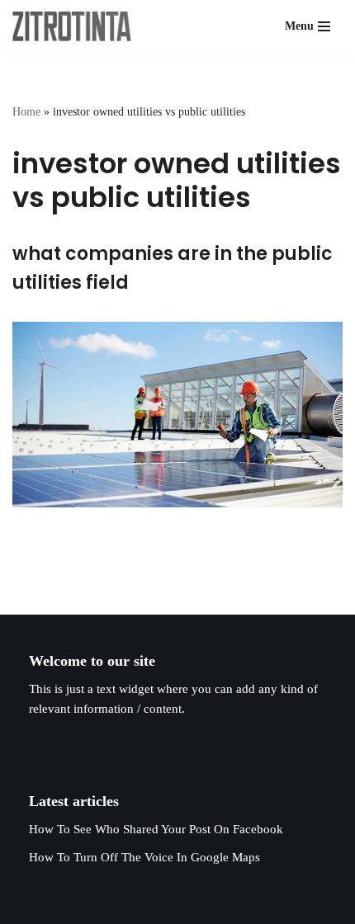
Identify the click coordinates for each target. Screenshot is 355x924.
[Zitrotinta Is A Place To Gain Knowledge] (76, 26)
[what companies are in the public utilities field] (177, 414)
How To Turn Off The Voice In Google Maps (144, 857)
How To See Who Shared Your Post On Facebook (156, 829)
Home (26, 112)
